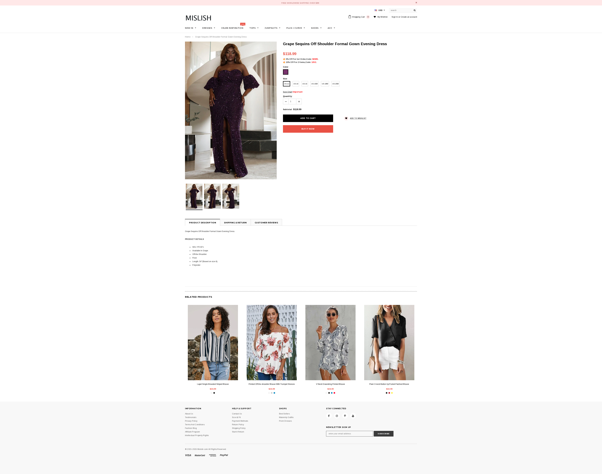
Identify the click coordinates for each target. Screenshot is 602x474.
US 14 (295, 84)
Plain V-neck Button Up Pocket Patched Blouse (389, 384)
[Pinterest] (345, 415)
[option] (231, 110)
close (416, 2)
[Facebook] (329, 415)
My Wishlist (383, 17)
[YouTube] (353, 415)
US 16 (304, 84)
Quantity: (287, 96)
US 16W (314, 84)
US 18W (325, 84)
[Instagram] (337, 415)
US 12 (286, 84)
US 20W (335, 84)
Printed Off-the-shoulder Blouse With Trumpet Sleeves (272, 384)
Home (187, 37)
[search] (414, 10)
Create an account (409, 17)
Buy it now (307, 129)
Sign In (395, 17)
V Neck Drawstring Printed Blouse (330, 384)
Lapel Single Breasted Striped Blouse (213, 384)
